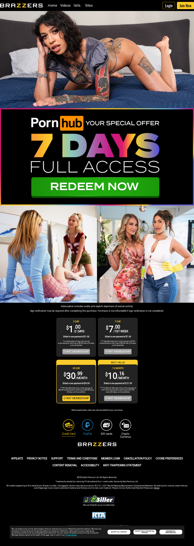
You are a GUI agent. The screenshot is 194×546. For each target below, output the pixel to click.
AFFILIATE (17, 458)
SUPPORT (57, 458)
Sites (89, 5)
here (64, 486)
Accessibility (90, 465)
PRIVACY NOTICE (37, 458)
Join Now (185, 5)
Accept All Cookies (119, 532)
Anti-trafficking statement (122, 465)
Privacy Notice (71, 535)
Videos (65, 5)
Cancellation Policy (138, 458)
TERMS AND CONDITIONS (82, 458)
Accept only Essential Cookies (144, 531)
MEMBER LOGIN (110, 458)
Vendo (156, 488)
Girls (77, 5)
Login (169, 5)
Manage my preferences (170, 531)
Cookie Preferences (169, 458)
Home (52, 5)
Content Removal (64, 465)
